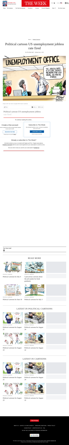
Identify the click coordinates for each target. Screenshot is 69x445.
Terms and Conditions (40, 425)
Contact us (36, 147)
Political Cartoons (36, 39)
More (53, 8)
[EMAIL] (4, 250)
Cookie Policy (27, 428)
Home (29, 39)
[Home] (4, 8)
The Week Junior (61, 8)
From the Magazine (46, 8)
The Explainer (10, 8)
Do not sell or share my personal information (34, 430)
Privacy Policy (51, 425)
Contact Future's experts (27, 425)
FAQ (44, 428)
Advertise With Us (37, 428)
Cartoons (37, 8)
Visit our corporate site (51, 440)
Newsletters (30, 8)
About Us (16, 425)
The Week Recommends (20, 8)
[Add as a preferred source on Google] (34, 435)
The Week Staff (30, 52)
